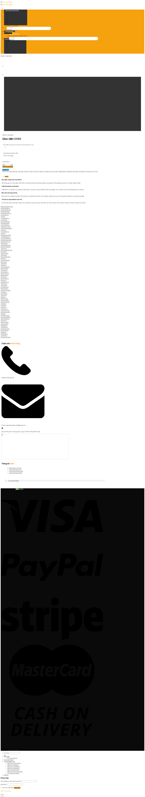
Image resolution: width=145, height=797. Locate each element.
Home (2, 56)
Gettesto (3, 332)
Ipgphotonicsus (5, 242)
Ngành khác (62, 171)
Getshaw (3, 304)
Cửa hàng (9, 56)
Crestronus (4, 309)
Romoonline (4, 299)
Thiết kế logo (12, 12)
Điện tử (32, 171)
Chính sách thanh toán (16, 471)
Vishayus (3, 265)
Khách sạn (48, 171)
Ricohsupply (4, 268)
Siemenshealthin (6, 247)
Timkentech (4, 327)
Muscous (3, 280)
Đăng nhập (17, 787)
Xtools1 (3, 233)
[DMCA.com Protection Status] (19, 489)
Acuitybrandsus (5, 317)
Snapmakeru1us (5, 245)
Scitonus (3, 230)
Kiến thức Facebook (13, 766)
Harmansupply (5, 312)
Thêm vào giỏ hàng (7, 166)
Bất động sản (13, 171)
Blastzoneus (4, 275)
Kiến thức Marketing (12, 25)
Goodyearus (4, 272)
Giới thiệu (7, 12)
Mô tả (6, 176)
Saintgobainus (5, 319)
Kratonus (3, 307)
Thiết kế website (13, 14)
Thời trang (82, 171)
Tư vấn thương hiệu (14, 24)
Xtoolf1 (3, 216)
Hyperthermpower (6, 228)
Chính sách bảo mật (15, 469)
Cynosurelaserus (6, 238)
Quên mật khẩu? (6, 791)
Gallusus (3, 297)
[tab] (54, 176)
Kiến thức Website (12, 765)
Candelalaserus (5, 237)
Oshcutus (4, 320)
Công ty (26, 171)
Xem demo (5, 169)
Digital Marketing (13, 17)
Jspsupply (4, 285)
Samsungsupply (6, 337)
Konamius (4, 252)
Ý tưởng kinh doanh (13, 773)
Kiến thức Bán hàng (13, 770)
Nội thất (75, 171)
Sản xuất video (13, 21)
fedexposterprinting (7, 206)
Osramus (3, 292)
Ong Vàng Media (13, 481)
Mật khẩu (4, 784)
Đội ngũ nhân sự (12, 758)
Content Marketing (14, 15)
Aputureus (4, 262)
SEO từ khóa (12, 18)
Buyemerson (4, 330)
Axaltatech (4, 325)
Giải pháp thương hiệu (12, 10)
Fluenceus (4, 255)
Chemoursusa (5, 310)
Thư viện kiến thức (9, 761)
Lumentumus (5, 215)
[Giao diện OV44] (8, 66)
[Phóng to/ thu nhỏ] (3, 794)
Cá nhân (20, 171)
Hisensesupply (5, 329)
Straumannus (5, 273)
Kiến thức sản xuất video (14, 771)
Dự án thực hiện (8, 760)
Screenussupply (5, 290)
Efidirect (3, 314)
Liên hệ (6, 775)
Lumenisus (4, 220)
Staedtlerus (4, 334)
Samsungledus (5, 260)
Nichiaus (3, 258)
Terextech (4, 277)
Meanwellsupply (5, 257)
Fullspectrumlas (5, 227)
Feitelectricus (5, 282)
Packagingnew (5, 211)
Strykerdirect (5, 287)
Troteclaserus (5, 232)
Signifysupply (5, 300)
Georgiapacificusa (6, 250)
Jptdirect (3, 305)
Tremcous (4, 248)
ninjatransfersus (6, 210)
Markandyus (4, 289)
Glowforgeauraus (6, 240)
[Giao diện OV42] (8, 74)
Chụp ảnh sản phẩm (14, 20)
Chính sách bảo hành (15, 473)
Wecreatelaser (5, 222)
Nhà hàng (69, 171)
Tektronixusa (4, 322)
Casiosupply (4, 324)
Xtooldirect (4, 294)
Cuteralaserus (5, 218)
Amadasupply (5, 223)
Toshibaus (4, 263)
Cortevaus (4, 335)
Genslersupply (5, 315)
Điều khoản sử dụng (15, 468)
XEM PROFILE (9, 31)
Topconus (4, 295)
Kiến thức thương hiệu (14, 763)
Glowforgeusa (5, 302)
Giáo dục (42, 171)
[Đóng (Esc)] (1, 794)
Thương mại (89, 171)
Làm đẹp (55, 171)
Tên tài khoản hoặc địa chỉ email (11, 781)
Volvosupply (4, 253)
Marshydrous (5, 278)
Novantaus (4, 243)
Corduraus (4, 270)
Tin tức (95, 171)
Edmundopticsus (6, 213)
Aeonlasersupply (6, 235)
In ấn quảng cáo (13, 23)
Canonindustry (5, 267)
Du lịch (36, 171)
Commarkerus (5, 225)
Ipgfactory (4, 283)
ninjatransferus (5, 208)
